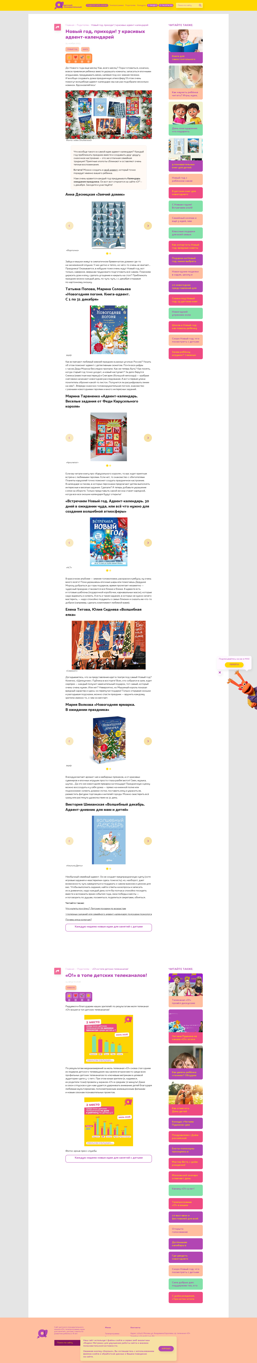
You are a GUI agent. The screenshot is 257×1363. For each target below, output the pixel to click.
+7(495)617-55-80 (146, 1336)
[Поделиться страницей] (57, 27)
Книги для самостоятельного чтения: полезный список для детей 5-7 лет (185, 58)
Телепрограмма (116, 5)
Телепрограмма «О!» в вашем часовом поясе (182, 1204)
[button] (107, 253)
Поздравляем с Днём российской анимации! (185, 1137)
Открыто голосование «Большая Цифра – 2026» (183, 1231)
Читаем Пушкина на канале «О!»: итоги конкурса (184, 1038)
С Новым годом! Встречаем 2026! (182, 206)
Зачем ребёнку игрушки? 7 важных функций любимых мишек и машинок (184, 354)
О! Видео (152, 5)
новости (71, 988)
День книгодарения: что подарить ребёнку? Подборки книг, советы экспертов (185, 130)
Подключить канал (97, 5)
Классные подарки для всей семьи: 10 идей (183, 233)
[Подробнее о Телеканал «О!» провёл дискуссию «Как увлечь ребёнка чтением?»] (186, 990)
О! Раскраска (166, 5)
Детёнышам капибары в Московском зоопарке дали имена (185, 1244)
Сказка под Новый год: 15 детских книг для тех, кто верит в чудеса (185, 300)
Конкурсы (141, 5)
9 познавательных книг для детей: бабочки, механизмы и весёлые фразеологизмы (185, 166)
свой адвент (111, 170)
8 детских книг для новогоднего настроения (184, 193)
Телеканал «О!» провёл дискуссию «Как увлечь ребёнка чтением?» (185, 1002)
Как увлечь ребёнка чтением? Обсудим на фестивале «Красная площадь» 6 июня (185, 1074)
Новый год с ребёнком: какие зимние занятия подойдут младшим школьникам (184, 180)
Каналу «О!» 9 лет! (183, 1189)
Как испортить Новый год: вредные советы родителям (185, 247)
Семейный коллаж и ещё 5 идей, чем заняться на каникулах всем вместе (184, 220)
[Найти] (200, 5)
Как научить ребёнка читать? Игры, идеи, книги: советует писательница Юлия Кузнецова (185, 94)
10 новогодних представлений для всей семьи (184, 287)
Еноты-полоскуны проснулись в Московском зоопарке (183, 1151)
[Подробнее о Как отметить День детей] (186, 1099)
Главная (69, 25)
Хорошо (166, 1348)
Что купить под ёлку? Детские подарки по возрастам (95, 909)
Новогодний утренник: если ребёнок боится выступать (182, 314)
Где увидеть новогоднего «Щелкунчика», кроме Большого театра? (185, 1258)
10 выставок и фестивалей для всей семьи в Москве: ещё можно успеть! (185, 1218)
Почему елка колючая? (78, 920)
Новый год (72, 49)
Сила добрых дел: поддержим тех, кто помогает (184, 1285)
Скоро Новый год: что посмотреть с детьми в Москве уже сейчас (185, 341)
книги (85, 49)
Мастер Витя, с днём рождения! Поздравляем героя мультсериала (185, 1164)
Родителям (130, 5)
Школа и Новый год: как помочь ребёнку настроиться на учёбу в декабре (185, 327)
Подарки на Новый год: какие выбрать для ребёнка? (184, 260)
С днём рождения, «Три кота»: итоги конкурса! (183, 1298)
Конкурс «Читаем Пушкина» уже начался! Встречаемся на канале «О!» (185, 1124)
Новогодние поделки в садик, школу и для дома (185, 274)
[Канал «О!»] (68, 5)
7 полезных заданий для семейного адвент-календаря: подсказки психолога (108, 914)
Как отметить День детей (180, 1110)
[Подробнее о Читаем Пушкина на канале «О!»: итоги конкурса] (186, 1026)
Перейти (234, 665)
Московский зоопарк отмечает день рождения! (185, 1177)
